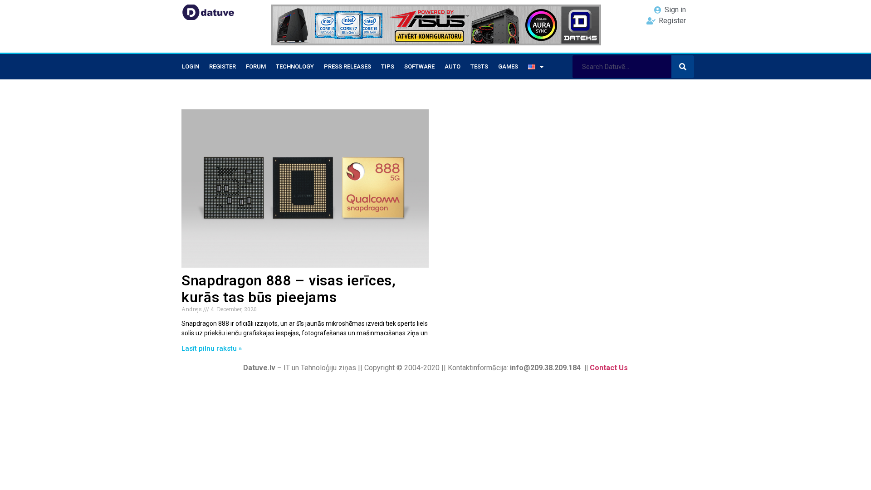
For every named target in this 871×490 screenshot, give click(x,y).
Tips (387, 66)
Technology (295, 66)
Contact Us (609, 367)
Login (190, 66)
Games (508, 66)
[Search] (682, 66)
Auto (452, 66)
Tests (479, 66)
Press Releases (347, 66)
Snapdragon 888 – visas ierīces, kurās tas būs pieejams (288, 289)
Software (419, 66)
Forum (256, 66)
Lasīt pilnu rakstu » (211, 348)
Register (222, 66)
